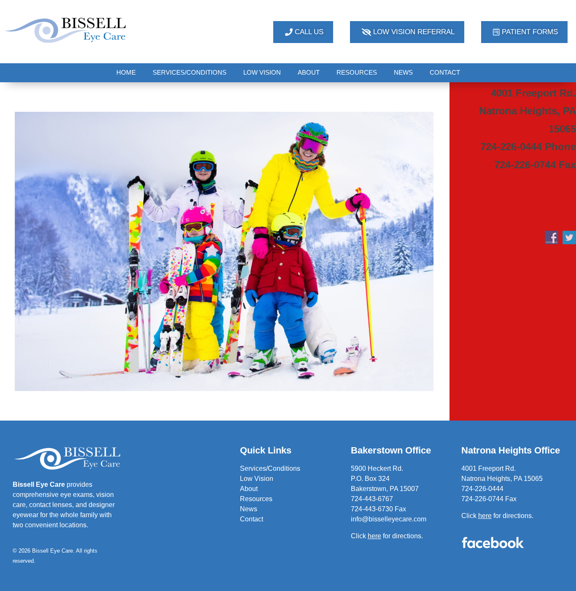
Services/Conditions (270, 468)
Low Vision (256, 478)
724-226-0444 (482, 488)
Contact (251, 519)
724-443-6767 (372, 498)
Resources (256, 498)
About (249, 488)
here (485, 515)
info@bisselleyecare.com (388, 519)
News (248, 509)
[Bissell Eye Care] (66, 30)
